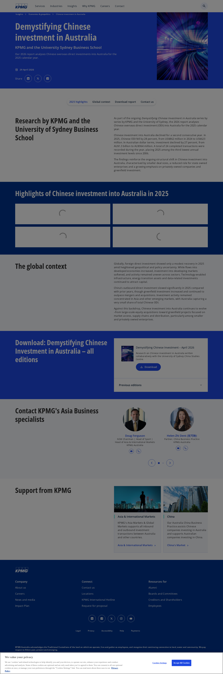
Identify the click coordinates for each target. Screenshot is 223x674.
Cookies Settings (159, 663)
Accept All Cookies (181, 663)
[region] (111, 663)
